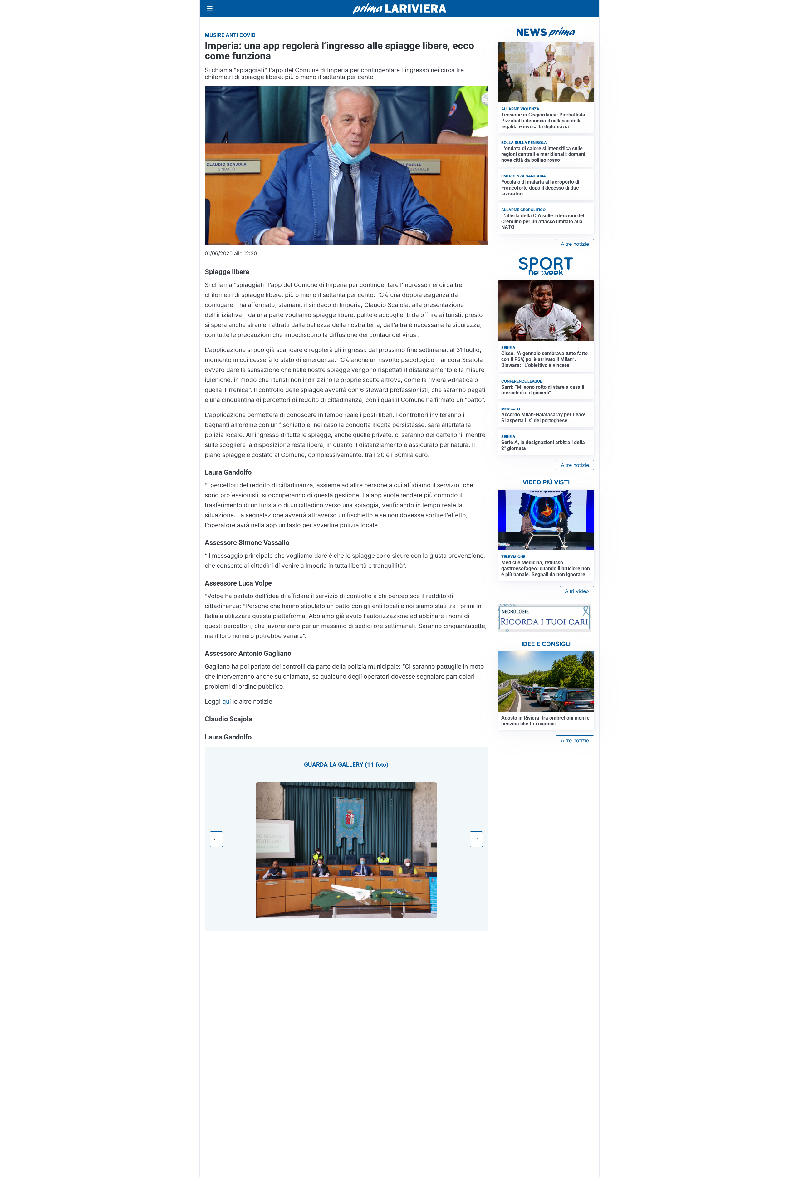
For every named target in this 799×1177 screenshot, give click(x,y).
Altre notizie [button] (575, 244)
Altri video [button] (577, 591)
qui (226, 701)
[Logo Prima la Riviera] (399, 8)
